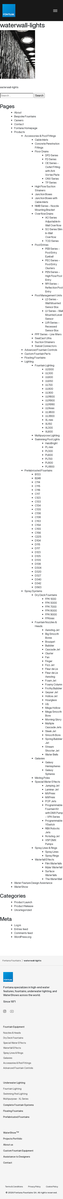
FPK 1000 (50, 599)
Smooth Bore (53, 735)
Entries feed (21, 929)
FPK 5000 (51, 603)
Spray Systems (33, 591)
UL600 (49, 377)
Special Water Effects (47, 782)
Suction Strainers (45, 342)
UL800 (49, 389)
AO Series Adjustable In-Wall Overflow (53, 221)
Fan (47, 657)
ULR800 (50, 396)
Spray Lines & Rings (46, 848)
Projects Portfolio (12, 1138)
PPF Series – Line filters (48, 334)
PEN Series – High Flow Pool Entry (53, 276)
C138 (38, 517)
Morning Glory (53, 719)
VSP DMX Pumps (50, 842)
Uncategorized (23, 910)
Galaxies (40, 758)
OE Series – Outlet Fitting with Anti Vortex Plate (52, 169)
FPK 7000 (51, 607)
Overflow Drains (44, 214)
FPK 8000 (51, 610)
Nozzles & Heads (12, 1032)
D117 (37, 548)
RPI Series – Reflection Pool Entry (54, 287)
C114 (37, 482)
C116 (37, 490)
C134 (38, 505)
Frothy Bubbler (53, 688)
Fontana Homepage (25, 128)
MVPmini (50, 793)
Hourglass (51, 700)
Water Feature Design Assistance (33, 883)
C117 (37, 494)
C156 (38, 533)
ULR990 (50, 404)
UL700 (49, 385)
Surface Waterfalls (51, 873)
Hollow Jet (51, 696)
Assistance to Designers (16, 1156)
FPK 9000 (51, 614)
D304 (38, 568)
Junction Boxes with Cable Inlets (46, 200)
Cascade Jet (52, 649)
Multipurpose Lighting (47, 435)
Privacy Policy (34, 1186)
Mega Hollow (52, 708)
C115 (37, 486)
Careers (18, 120)
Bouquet (50, 642)
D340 (38, 579)
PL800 (49, 463)
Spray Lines (51, 852)
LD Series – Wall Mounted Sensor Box (53, 303)
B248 (38, 478)
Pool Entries (41, 245)
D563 (38, 587)
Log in (17, 925)
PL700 (48, 459)
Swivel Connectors (46, 346)
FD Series (50, 159)
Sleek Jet (50, 731)
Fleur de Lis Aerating (51, 675)
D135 (38, 560)
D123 (38, 552)
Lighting (29, 361)
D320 (38, 572)
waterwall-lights (9, 87)
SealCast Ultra (43, 338)
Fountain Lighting (44, 365)
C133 (38, 502)
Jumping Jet (52, 786)
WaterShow (21, 887)
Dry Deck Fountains (46, 595)
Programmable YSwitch (53, 822)
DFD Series (51, 155)
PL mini (49, 447)
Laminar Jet (52, 789)
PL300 (49, 451)
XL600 (49, 431)
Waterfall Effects (44, 859)
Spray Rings (52, 856)
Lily (47, 704)
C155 (38, 529)
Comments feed (23, 933)
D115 (37, 544)
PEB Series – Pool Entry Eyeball (52, 252)
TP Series (51, 182)
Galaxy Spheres (50, 772)
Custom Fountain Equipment (18, 1150)
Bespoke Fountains (25, 116)
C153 (38, 521)
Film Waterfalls (53, 863)
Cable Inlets (41, 140)
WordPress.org (22, 937)
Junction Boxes (43, 194)
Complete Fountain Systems (18, 1105)
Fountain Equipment (14, 1026)
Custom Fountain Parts (38, 354)
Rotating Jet (52, 836)
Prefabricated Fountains (38, 470)
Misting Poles (42, 778)
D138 (38, 564)
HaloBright (51, 443)
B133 (38, 474)
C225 (38, 537)
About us (8, 1144)
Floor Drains (42, 151)
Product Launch (23, 902)
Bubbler (49, 645)
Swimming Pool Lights (47, 439)
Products (19, 132)
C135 (38, 509)
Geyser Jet (51, 692)
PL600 (49, 455)
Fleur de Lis (51, 669)
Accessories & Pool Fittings (40, 136)
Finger (48, 661)
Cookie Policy (52, 1186)
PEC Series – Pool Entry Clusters (52, 264)
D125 (38, 556)
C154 (38, 525)
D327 (38, 575)
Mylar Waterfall (53, 867)
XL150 (48, 424)
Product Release (23, 906)
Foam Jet (50, 681)
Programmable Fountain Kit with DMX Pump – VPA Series (54, 811)
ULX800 (50, 412)
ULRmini (49, 408)
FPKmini (49, 618)
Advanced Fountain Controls (41, 350)
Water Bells (51, 754)
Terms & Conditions (14, 1186)
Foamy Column (53, 684)
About (17, 112)
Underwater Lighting (14, 1082)
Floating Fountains (35, 358)
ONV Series (52, 179)
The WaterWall (53, 879)
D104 (38, 540)
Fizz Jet (49, 665)
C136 (38, 513)
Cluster (49, 653)
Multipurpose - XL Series (15, 1098)
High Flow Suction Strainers (45, 188)
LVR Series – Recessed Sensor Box (52, 326)
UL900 (49, 393)
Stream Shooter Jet (52, 749)
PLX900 (49, 467)
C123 (38, 498)
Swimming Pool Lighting (15, 1093)
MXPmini (50, 797)
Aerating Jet (52, 630)
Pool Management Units (48, 295)
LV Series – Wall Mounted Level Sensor (54, 315)
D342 (38, 583)
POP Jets (50, 801)
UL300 (49, 373)
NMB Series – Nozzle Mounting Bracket (47, 208)
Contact (19, 124)
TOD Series (52, 241)
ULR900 (50, 400)
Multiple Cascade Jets (53, 725)
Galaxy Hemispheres (52, 764)
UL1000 (49, 369)
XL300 (49, 428)
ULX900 (50, 416)
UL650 (49, 381)
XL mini (49, 420)
